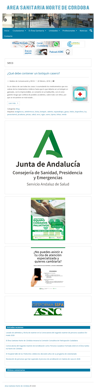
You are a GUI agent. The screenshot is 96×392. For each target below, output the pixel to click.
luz (85, 112)
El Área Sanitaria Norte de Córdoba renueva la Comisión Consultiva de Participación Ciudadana (42, 340)
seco (38, 114)
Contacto (8, 36)
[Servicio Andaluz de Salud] (48, 191)
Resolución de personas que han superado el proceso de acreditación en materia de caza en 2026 (43, 359)
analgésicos (19, 112)
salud (34, 114)
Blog (17, 109)
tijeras (53, 114)
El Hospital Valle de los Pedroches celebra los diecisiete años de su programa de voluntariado (41, 354)
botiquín (43, 112)
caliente (50, 112)
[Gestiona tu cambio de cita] (48, 219)
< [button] (5, 20)
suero (48, 114)
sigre (43, 114)
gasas (66, 112)
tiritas (59, 114)
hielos (72, 112)
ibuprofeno (79, 112)
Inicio (6, 30)
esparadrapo (58, 112)
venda (64, 114)
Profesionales (69, 30)
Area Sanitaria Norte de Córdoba (17, 386)
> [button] (90, 20)
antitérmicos (29, 112)
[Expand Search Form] (91, 30)
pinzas (28, 114)
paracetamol (12, 114)
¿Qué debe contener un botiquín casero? (33, 73)
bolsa (37, 112)
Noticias (83, 30)
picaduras (21, 114)
